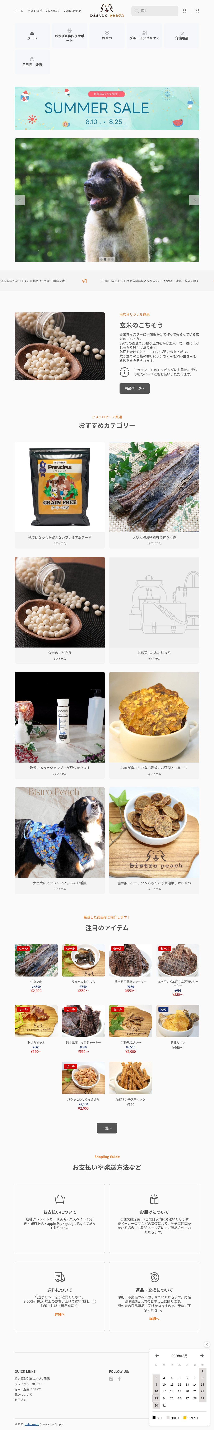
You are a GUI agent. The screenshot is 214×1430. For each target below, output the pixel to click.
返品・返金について (28, 1389)
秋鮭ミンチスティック (130, 1099)
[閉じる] (207, 1344)
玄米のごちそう (141, 324)
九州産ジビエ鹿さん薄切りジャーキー (178, 983)
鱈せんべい (178, 1042)
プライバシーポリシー (29, 1384)
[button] (197, 11)
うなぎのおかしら (83, 981)
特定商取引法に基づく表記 (32, 1378)
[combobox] (154, 11)
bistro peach (32, 1424)
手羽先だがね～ (130, 1042)
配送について (23, 1394)
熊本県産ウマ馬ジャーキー (83, 1042)
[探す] (135, 11)
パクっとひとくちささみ (83, 1099)
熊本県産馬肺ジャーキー (131, 981)
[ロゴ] (107, 10)
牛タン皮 (36, 981)
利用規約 (20, 1400)
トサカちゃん (36, 1042)
